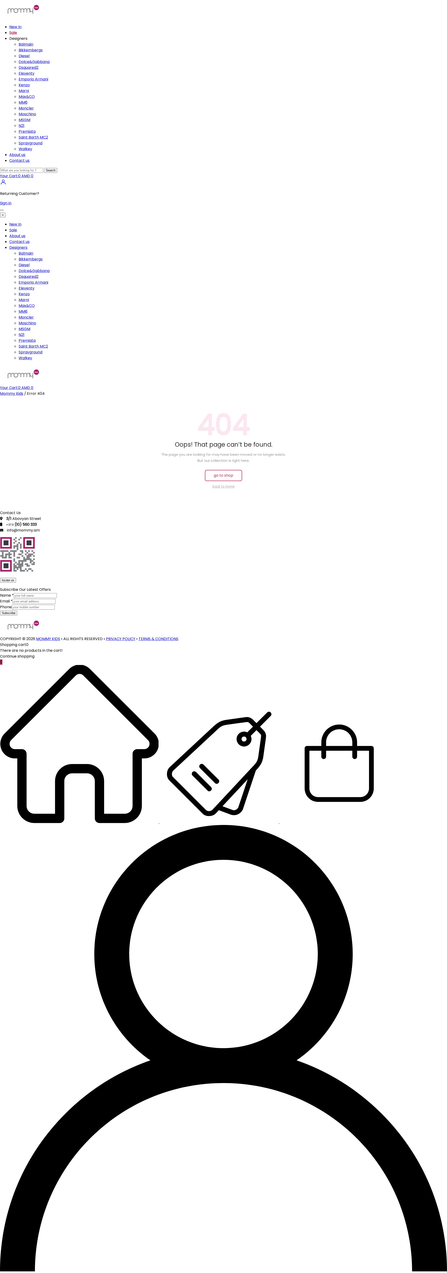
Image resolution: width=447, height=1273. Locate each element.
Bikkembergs (31, 50)
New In (15, 27)
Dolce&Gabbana (34, 61)
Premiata (27, 131)
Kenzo (24, 85)
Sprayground (30, 143)
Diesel (24, 56)
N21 (21, 125)
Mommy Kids (11, 393)
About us (17, 154)
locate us (8, 580)
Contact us (19, 160)
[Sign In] (3, 184)
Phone (6, 607)
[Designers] (219, 822)
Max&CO (27, 96)
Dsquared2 (28, 67)
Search (50, 170)
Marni (24, 90)
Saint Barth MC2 (33, 137)
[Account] (223, 1270)
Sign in (5, 203)
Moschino (27, 114)
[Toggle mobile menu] (2, 210)
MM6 (23, 102)
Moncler (26, 108)
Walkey (25, 149)
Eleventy (26, 73)
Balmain (26, 44)
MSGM (24, 120)
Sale (13, 32)
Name (7, 595)
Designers (18, 247)
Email (6, 601)
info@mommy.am (23, 530)
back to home (224, 486)
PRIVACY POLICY (120, 638)
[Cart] (339, 822)
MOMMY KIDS (48, 638)
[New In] (79, 822)
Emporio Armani (33, 79)
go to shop (223, 475)
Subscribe (8, 613)
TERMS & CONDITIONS (158, 638)
